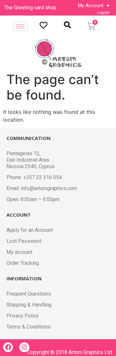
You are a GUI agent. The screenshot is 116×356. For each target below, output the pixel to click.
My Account (90, 5)
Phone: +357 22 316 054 (34, 177)
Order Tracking (22, 263)
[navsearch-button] (67, 24)
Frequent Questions (28, 294)
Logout (103, 12)
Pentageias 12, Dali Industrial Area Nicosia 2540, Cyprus (30, 159)
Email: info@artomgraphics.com (41, 188)
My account (19, 252)
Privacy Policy (22, 316)
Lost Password (23, 241)
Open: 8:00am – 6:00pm (33, 199)
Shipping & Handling (29, 305)
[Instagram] (24, 347)
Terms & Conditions (28, 327)
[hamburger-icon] (20, 26)
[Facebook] (8, 347)
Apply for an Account (29, 230)
